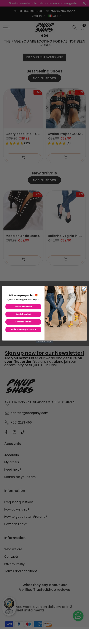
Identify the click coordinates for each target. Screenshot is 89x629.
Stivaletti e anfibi (23, 321)
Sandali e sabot (23, 314)
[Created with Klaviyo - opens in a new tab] (44, 341)
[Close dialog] (84, 289)
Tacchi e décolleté (23, 306)
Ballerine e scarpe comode (23, 329)
